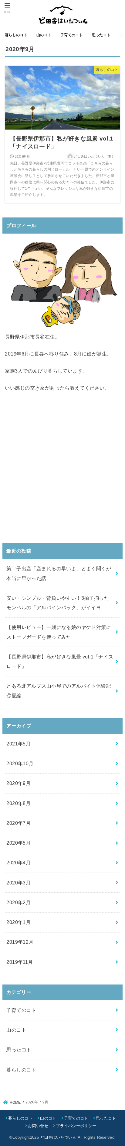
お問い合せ (38, 1125)
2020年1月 (18, 922)
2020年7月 (18, 823)
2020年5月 (18, 843)
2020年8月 (18, 803)
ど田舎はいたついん (58, 1137)
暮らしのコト (21, 1069)
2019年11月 (19, 962)
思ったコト (18, 1049)
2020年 (31, 1102)
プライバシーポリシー (76, 1125)
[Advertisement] (62, 467)
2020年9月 (18, 783)
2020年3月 (18, 882)
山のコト (16, 1030)
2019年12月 (19, 942)
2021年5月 (18, 743)
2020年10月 (19, 763)
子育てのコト (21, 1010)
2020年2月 (18, 902)
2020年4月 (18, 862)
